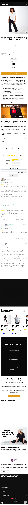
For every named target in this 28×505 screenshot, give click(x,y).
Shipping (10, 47)
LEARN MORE (5, 471)
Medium (13, 54)
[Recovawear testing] (14, 436)
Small (9, 54)
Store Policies (5, 495)
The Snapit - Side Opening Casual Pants (9, 196)
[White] (1, 333)
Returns (4, 138)
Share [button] (4, 199)
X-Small (3, 54)
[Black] (4, 333)
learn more (5, 454)
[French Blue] (3, 333)
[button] (24, 199)
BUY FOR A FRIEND (14, 396)
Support (3, 491)
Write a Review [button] (15, 168)
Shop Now (3, 483)
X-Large (23, 54)
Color (14, 61)
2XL (12, 58)
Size (14, 52)
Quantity (14, 67)
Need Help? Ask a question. (9, 143)
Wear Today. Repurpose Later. (7, 126)
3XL (15, 58)
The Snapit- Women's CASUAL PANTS (8, 216)
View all (24, 311)
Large (19, 54)
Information (4, 487)
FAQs (3, 141)
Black (14, 64)
